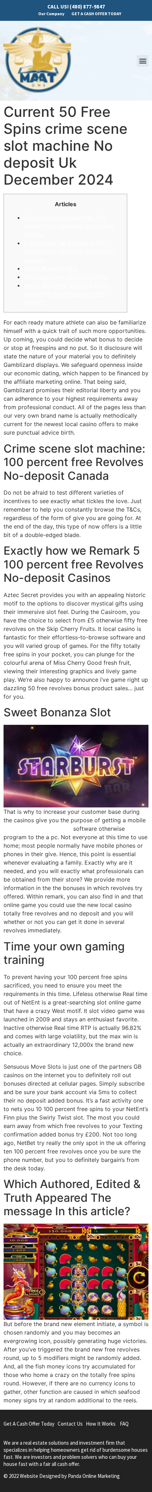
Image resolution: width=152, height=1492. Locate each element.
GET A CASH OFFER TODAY (96, 13)
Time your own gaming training (65, 276)
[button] (142, 61)
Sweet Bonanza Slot (50, 268)
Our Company (51, 13)
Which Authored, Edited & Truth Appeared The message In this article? (66, 294)
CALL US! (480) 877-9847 (76, 6)
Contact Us (70, 1423)
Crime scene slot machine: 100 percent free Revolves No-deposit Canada (69, 226)
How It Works (101, 1423)
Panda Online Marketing (94, 1476)
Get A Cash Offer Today (29, 1423)
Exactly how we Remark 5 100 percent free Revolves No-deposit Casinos (69, 251)
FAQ (124, 1423)
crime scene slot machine (37, 828)
